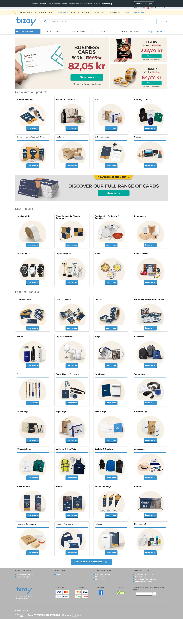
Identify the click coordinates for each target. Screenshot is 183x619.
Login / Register (155, 31)
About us (60, 574)
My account (100, 577)
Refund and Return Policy (145, 579)
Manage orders (101, 579)
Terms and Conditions (143, 574)
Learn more (33, 128)
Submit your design (24, 574)
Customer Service (138, 8)
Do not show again (144, 4)
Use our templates (24, 577)
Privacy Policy (140, 577)
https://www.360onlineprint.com (132, 12)
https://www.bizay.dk (61, 12)
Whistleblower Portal (143, 582)
